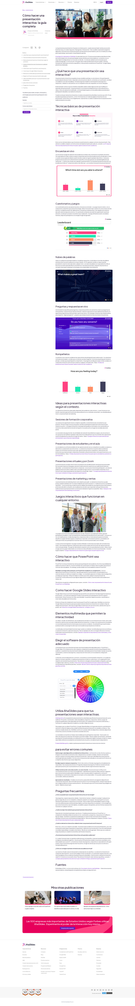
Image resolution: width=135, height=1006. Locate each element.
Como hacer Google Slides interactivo (33, 71)
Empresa (76, 2)
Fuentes (25, 88)
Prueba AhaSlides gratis (61, 743)
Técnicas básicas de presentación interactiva (34, 57)
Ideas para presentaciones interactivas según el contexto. (35, 60)
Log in (101, 2)
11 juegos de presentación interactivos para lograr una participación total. (84, 550)
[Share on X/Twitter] (35, 47)
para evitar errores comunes (30, 82)
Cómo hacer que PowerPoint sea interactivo (34, 68)
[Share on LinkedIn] (32, 47)
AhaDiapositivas (59, 718)
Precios (70, 2)
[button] (40, 2)
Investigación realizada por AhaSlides (65, 56)
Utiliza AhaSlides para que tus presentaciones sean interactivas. (36, 79)
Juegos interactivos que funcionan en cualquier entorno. (35, 65)
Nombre (25, 100)
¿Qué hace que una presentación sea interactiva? (36, 55)
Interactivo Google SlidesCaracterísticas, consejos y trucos (78, 607)
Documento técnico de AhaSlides (90, 868)
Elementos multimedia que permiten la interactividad (36, 73)
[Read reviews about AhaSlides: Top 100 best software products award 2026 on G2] (32, 992)
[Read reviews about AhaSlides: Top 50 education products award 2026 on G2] (38, 992)
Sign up (109, 2)
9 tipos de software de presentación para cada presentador (90, 662)
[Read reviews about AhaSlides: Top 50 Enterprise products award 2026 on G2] (25, 992)
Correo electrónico (27, 106)
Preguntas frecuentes (29, 85)
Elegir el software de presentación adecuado (35, 76)
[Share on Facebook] (39, 47)
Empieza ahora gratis (67, 928)
